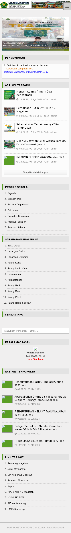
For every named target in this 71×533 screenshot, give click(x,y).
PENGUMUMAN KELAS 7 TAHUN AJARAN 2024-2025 (40, 413)
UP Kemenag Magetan (19, 474)
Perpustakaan (14, 280)
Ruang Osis (13, 291)
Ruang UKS (13, 285)
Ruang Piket (14, 297)
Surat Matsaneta (16, 469)
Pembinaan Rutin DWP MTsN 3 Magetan (36, 109)
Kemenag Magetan (17, 463)
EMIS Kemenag (16, 509)
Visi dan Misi (14, 199)
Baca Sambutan (35, 359)
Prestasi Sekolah (16, 227)
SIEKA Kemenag (16, 503)
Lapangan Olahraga (17, 257)
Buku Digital (14, 245)
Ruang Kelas (14, 262)
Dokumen (12, 210)
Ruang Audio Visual (18, 268)
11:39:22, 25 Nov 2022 (28, 433)
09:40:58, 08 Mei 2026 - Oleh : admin (36, 116)
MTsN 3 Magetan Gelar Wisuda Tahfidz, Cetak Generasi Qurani (41, 142)
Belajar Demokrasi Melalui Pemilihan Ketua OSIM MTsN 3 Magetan (38, 427)
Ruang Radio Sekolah (19, 302)
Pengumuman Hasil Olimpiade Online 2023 (39, 383)
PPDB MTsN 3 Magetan (20, 491)
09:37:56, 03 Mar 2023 (28, 389)
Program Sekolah (16, 221)
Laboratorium (14, 274)
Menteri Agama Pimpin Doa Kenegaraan (34, 93)
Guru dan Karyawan (18, 216)
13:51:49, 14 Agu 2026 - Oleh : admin (36, 99)
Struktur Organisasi (18, 204)
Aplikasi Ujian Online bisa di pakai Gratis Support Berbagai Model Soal (40, 398)
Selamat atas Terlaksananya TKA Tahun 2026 (24, 44)
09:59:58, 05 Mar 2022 (28, 404)
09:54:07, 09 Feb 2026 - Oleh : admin (36, 148)
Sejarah (11, 193)
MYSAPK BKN (15, 497)
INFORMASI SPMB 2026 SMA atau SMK (40, 157)
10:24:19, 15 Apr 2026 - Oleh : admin (36, 132)
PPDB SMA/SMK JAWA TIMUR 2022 (37, 441)
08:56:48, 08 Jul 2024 (27, 419)
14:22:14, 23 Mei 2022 (27, 445)
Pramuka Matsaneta (18, 480)
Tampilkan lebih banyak (35, 172)
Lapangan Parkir (16, 251)
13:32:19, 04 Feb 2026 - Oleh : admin (36, 162)
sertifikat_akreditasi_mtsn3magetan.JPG (26, 72)
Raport (11, 486)
